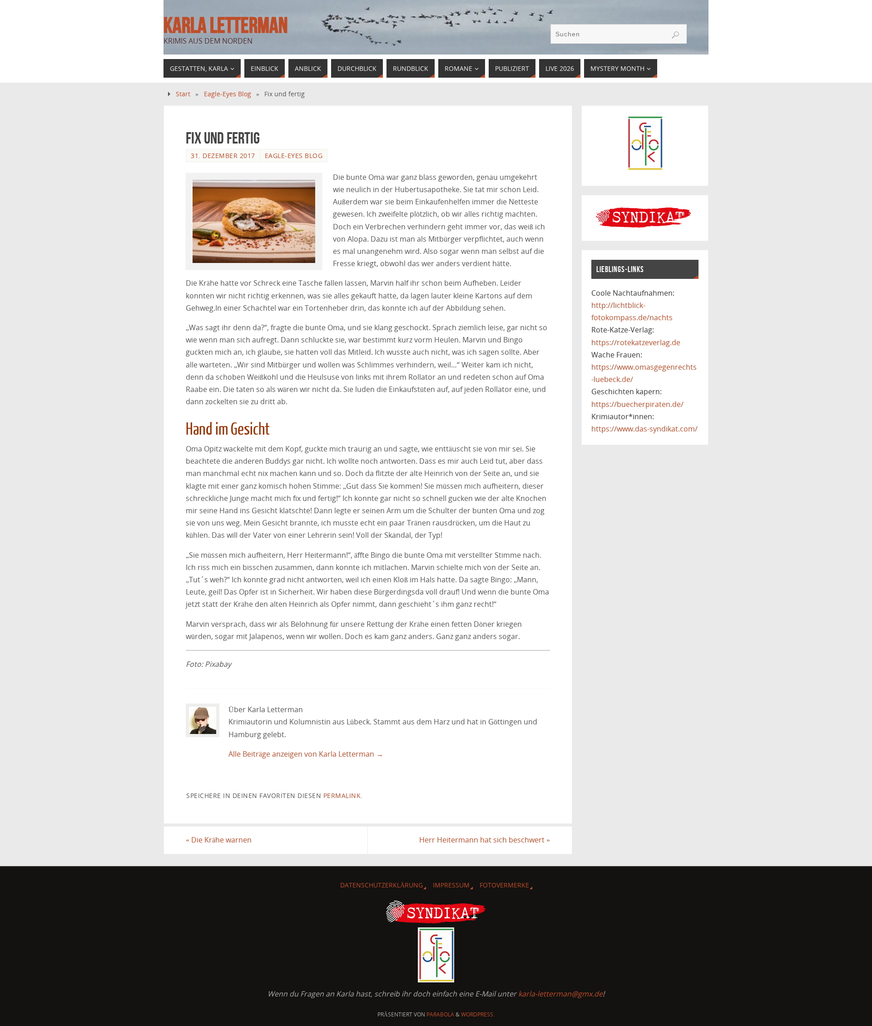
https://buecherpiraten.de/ (637, 404)
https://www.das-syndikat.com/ (644, 429)
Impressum (451, 885)
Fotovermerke (504, 885)
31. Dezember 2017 (223, 155)
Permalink (342, 795)
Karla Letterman (225, 25)
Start (183, 93)
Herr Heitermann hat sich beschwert (484, 840)
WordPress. (478, 1014)
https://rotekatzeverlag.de (635, 342)
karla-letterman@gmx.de (560, 994)
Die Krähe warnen (219, 840)
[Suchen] (675, 35)
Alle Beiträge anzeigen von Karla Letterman (305, 754)
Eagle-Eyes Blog (227, 93)
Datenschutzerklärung (381, 885)
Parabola (440, 1014)
